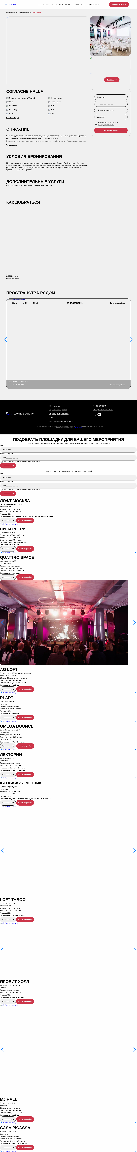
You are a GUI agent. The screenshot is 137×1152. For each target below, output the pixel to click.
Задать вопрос (93, 4)
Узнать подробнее (25, 520)
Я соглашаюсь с (108, 124)
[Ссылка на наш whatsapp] (94, 414)
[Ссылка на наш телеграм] (99, 414)
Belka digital (78, 427)
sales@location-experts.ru (103, 410)
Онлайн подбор (79, 4)
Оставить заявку (111, 130)
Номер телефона (6, 453)
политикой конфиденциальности (108, 124)
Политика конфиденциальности (61, 421)
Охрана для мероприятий (58, 414)
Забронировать (8, 465)
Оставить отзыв (12, 277)
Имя (1, 445)
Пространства (24, 12)
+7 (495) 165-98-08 (119, 4)
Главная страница (12, 12)
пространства (43, 4)
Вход (51, 418)
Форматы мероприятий (61, 4)
